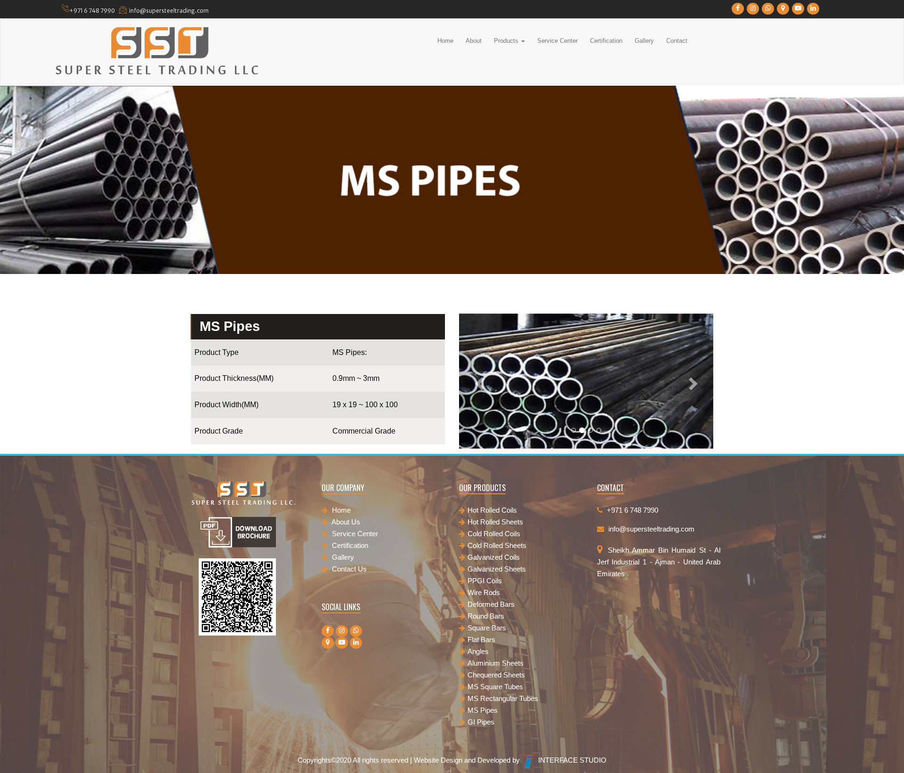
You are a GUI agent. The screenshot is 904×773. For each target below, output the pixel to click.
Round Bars (486, 616)
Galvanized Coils (494, 557)
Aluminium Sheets (496, 663)
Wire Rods (484, 592)
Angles (478, 651)
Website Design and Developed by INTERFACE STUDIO (510, 760)
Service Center (557, 40)
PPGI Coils (485, 581)
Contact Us (348, 569)
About (474, 40)
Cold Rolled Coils (494, 534)
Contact (676, 40)
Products (507, 40)
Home (445, 40)
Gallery (644, 40)
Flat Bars (481, 640)
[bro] (237, 535)
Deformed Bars (491, 604)
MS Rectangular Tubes (503, 698)
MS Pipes (483, 710)
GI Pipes (481, 722)
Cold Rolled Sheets (497, 545)
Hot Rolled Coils (492, 510)
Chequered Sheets (496, 675)
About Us (345, 522)
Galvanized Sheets (497, 569)
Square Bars (487, 628)
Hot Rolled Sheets (495, 522)
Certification (606, 40)
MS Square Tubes (495, 687)
